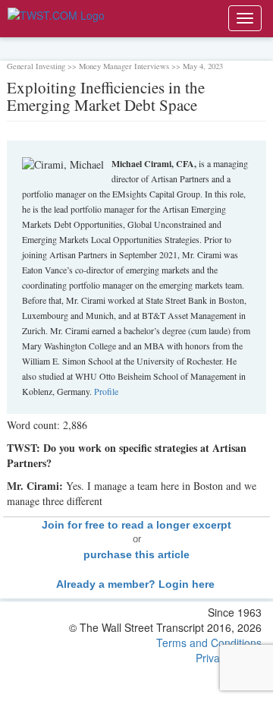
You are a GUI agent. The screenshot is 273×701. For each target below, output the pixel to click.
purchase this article (136, 554)
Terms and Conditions (209, 642)
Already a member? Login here (137, 584)
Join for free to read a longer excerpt (136, 525)
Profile (106, 391)
